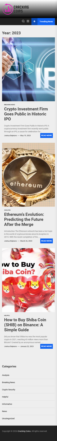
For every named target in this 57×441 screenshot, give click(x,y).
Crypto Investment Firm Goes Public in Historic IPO (26, 114)
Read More (46, 135)
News (4, 411)
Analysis (5, 375)
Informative (7, 404)
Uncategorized (8, 418)
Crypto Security (8, 389)
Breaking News (8, 382)
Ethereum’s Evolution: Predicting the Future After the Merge (24, 219)
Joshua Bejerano (10, 136)
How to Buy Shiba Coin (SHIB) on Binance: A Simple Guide (25, 324)
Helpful (5, 397)
